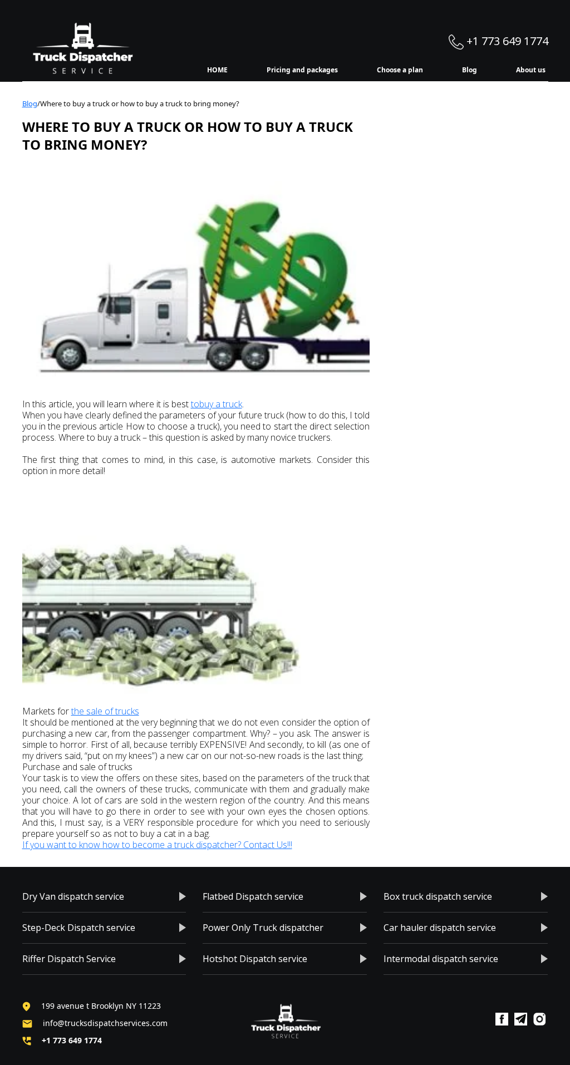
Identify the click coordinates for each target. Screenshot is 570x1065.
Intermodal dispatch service (441, 959)
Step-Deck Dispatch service (78, 927)
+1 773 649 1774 (506, 40)
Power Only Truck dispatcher (263, 927)
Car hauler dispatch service (440, 927)
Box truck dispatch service (438, 896)
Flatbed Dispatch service (253, 896)
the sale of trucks (105, 711)
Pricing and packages (302, 70)
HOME (217, 70)
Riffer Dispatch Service (69, 959)
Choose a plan (400, 70)
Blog (469, 70)
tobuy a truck (216, 404)
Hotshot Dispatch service (255, 959)
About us (531, 70)
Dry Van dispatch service (73, 896)
